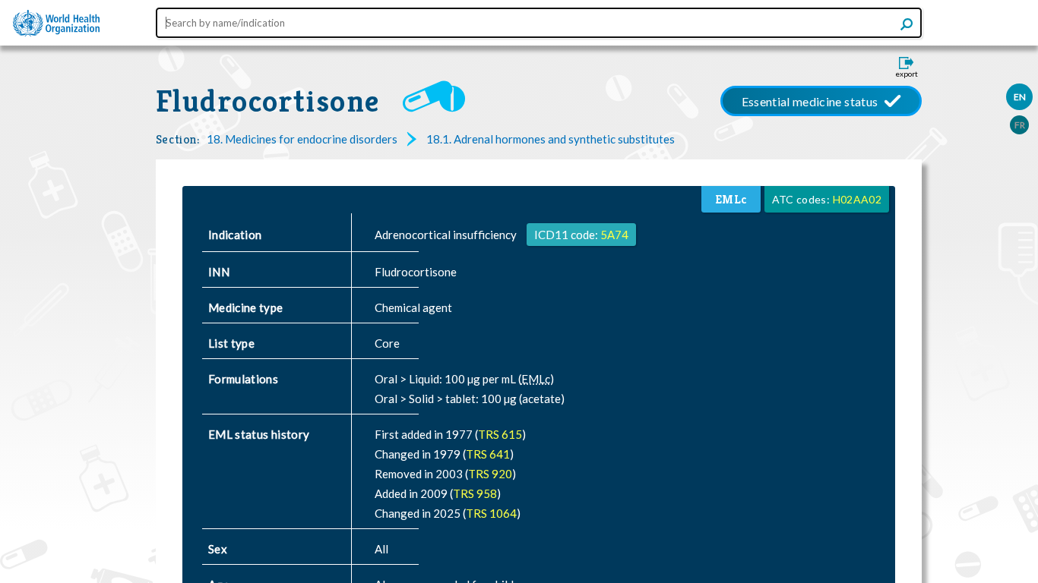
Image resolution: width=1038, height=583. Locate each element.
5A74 (614, 234)
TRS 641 (488, 454)
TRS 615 (500, 434)
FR (1019, 125)
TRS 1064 (491, 513)
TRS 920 (490, 474)
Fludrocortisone (268, 101)
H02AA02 (857, 199)
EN (1020, 96)
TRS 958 (475, 493)
